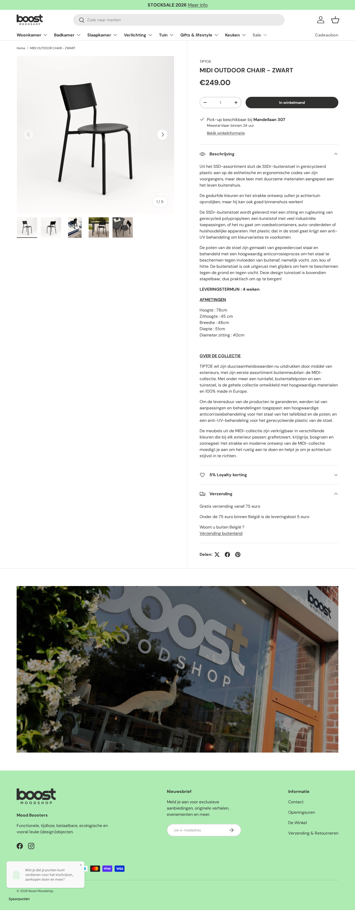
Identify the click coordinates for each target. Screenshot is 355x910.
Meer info (198, 5)
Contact (296, 802)
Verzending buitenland (221, 533)
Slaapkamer (99, 35)
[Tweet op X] (217, 554)
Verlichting (135, 35)
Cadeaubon (326, 35)
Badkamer (64, 35)
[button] (335, 20)
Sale (257, 35)
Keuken (232, 35)
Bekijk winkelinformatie (226, 133)
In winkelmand (292, 102)
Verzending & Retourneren (313, 833)
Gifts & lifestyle (196, 35)
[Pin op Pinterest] (238, 554)
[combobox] (179, 20)
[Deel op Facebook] (227, 554)
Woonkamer (29, 35)
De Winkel (297, 822)
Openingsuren (301, 812)
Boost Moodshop (41, 891)
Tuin (163, 35)
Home (21, 48)
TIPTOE (205, 61)
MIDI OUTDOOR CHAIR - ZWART (52, 48)
